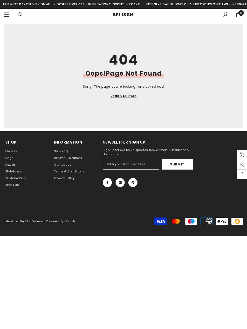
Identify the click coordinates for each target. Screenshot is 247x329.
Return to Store (123, 96)
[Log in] (225, 14)
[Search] (20, 15)
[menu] (6, 15)
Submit (177, 164)
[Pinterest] (132, 182)
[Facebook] (107, 182)
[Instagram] (120, 182)
